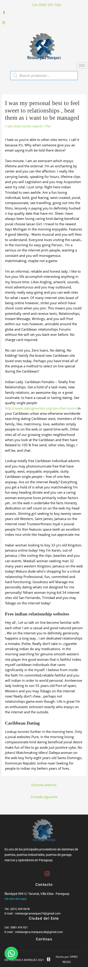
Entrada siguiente (44, 796)
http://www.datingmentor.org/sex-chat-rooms (41, 408)
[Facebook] (44, 12)
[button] (11, 953)
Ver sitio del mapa (16, 898)
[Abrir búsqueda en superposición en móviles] (44, 75)
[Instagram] (44, 22)
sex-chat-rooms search (24, 126)
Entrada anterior (44, 785)
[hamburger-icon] (82, 65)
